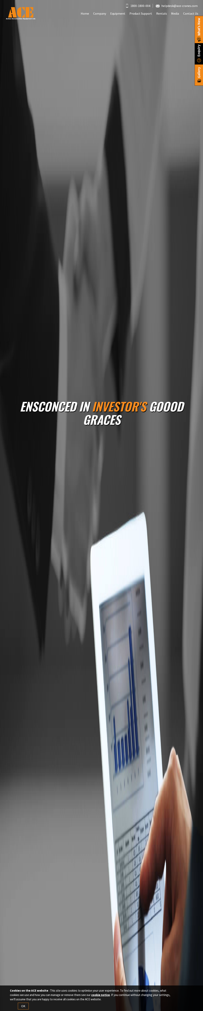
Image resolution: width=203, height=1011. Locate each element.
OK (23, 1006)
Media (175, 13)
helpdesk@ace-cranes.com (179, 6)
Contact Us (190, 13)
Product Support (140, 13)
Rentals (161, 13)
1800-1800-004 (140, 6)
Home (85, 13)
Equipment (117, 13)
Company (99, 13)
